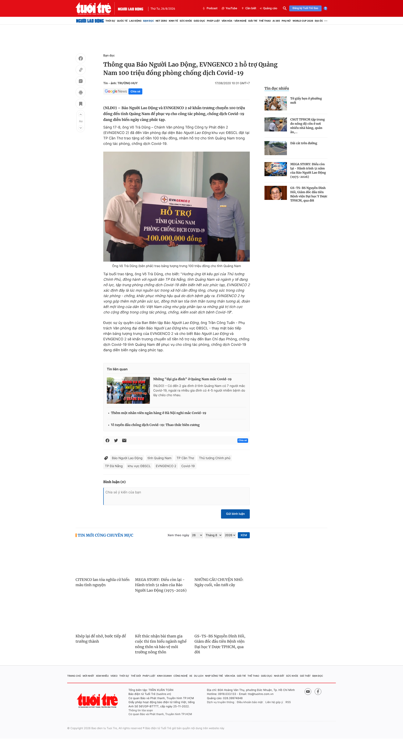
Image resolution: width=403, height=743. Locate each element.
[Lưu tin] (81, 104)
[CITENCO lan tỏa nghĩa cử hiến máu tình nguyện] (103, 558)
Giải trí (252, 20)
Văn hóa (230, 675)
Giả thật (305, 675)
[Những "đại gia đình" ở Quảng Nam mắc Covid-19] (128, 390)
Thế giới (136, 675)
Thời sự (110, 20)
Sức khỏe (186, 20)
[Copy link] (81, 70)
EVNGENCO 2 (166, 466)
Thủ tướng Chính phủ (214, 458)
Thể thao (265, 20)
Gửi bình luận (235, 514)
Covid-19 (188, 466)
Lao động (135, 20)
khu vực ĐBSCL (139, 466)
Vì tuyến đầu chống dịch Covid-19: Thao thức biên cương (155, 425)
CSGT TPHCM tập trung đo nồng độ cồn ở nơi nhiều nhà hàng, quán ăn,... (307, 126)
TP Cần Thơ (185, 458)
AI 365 (276, 20)
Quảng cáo (270, 8)
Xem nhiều (102, 675)
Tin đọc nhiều (276, 88)
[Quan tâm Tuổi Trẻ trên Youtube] (308, 691)
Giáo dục (199, 20)
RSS (288, 702)
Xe (190, 675)
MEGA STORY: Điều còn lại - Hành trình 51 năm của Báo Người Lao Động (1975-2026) (308, 170)
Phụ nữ (286, 20)
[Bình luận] (81, 81)
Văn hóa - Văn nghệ (234, 20)
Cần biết (250, 8)
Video (114, 675)
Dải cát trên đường (303, 143)
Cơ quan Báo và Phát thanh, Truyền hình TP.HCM (160, 714)
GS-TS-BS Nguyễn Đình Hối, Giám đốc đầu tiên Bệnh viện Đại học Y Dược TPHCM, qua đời (308, 194)
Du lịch (198, 675)
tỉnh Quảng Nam (159, 458)
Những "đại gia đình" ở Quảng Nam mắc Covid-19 (192, 379)
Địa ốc (319, 20)
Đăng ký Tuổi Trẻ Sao (305, 8)
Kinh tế (173, 20)
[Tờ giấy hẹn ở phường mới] (275, 103)
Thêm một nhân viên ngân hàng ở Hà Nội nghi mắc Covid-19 (158, 413)
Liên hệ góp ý (274, 702)
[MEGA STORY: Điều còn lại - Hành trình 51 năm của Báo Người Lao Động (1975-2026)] (275, 169)
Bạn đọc (148, 20)
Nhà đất (279, 675)
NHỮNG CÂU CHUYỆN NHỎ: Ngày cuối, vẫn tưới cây (219, 582)
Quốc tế (122, 20)
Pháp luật (213, 20)
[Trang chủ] (90, 20)
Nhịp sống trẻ (214, 675)
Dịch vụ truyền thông (220, 702)
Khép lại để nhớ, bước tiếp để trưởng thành (101, 639)
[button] (80, 114)
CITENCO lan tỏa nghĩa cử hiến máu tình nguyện (103, 582)
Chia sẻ (135, 91)
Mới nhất (88, 675)
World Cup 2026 (303, 20)
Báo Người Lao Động (127, 458)
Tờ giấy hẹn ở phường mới (306, 101)
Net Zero (161, 20)
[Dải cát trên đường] (275, 148)
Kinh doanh (164, 675)
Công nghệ (181, 675)
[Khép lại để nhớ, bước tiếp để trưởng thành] (103, 614)
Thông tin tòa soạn (140, 710)
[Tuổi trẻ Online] (98, 700)
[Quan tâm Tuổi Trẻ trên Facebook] (318, 691)
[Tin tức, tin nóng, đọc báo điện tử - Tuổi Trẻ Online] (97, 8)
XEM (244, 535)
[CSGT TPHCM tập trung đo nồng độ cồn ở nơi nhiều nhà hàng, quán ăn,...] (275, 124)
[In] (81, 93)
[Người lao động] (130, 8)
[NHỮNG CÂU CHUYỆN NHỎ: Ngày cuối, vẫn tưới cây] (222, 558)
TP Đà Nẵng (114, 466)
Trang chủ (74, 675)
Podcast (212, 8)
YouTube (231, 8)
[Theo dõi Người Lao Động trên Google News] (115, 91)
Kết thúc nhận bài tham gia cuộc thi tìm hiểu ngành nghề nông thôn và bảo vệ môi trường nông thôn (160, 644)
